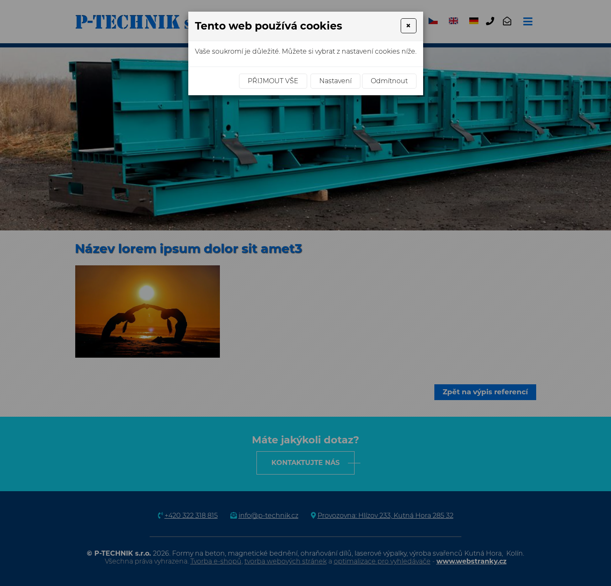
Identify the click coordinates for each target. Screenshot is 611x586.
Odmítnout (389, 81)
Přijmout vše (273, 81)
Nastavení (335, 81)
